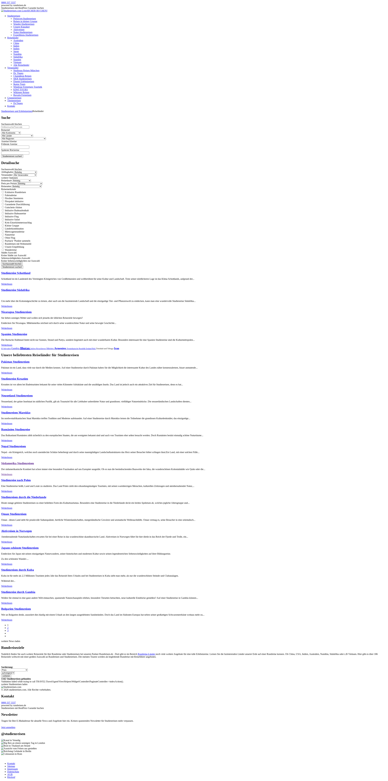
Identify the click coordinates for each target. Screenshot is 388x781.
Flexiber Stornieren (13, 198)
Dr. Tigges (18, 73)
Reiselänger (41, 348)
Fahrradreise (10, 195)
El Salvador (6, 348)
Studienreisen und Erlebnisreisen (16, 111)
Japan (16, 51)
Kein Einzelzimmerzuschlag (18, 222)
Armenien (60, 348)
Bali (94, 348)
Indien (16, 48)
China (16, 43)
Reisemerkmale (8, 189)
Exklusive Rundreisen (15, 192)
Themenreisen (14, 100)
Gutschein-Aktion (13, 207)
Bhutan (25, 348)
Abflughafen (7, 172)
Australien (18, 40)
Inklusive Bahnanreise (15, 213)
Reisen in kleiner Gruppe (25, 21)
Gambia (15, 348)
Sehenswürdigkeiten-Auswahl (15, 258)
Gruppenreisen (14, 98)
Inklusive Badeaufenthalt (16, 210)
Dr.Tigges (18, 103)
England (89, 349)
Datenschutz (13, 771)
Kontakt (11, 106)
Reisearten (6, 186)
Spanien (17, 59)
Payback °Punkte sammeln (17, 240)
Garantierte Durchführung (17, 204)
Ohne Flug (9, 237)
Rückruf (11, 777)
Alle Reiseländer (21, 65)
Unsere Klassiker (21, 26)
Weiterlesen (6, 284)
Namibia (17, 54)
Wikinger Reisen (21, 92)
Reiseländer (12, 37)
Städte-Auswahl (9, 252)
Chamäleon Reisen (22, 76)
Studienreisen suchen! (12, 156)
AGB (10, 774)
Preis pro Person (9, 183)
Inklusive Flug (11, 216)
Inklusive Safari (12, 219)
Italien (16, 46)
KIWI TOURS (20, 89)
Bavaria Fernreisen (22, 95)
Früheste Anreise (9, 144)
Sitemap (11, 766)
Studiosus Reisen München (26, 70)
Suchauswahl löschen (11, 124)
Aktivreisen (18, 29)
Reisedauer (6, 180)
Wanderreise (10, 250)
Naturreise (9, 234)
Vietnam (17, 62)
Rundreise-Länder (147, 654)
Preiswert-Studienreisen (24, 18)
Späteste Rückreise (10, 150)
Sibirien (50, 348)
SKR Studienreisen (22, 78)
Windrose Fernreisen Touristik (27, 87)
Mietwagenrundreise (14, 231)
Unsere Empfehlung (14, 247)
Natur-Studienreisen (22, 32)
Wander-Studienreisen (23, 24)
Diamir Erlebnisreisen (23, 81)
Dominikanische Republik (76, 349)
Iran (116, 348)
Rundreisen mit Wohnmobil (17, 244)
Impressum (12, 769)
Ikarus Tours (19, 84)
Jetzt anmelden (8, 727)
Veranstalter (12, 67)
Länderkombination (14, 228)
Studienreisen (13, 16)
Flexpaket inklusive (13, 201)
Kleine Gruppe (11, 225)
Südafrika (18, 57)
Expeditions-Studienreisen (25, 35)
